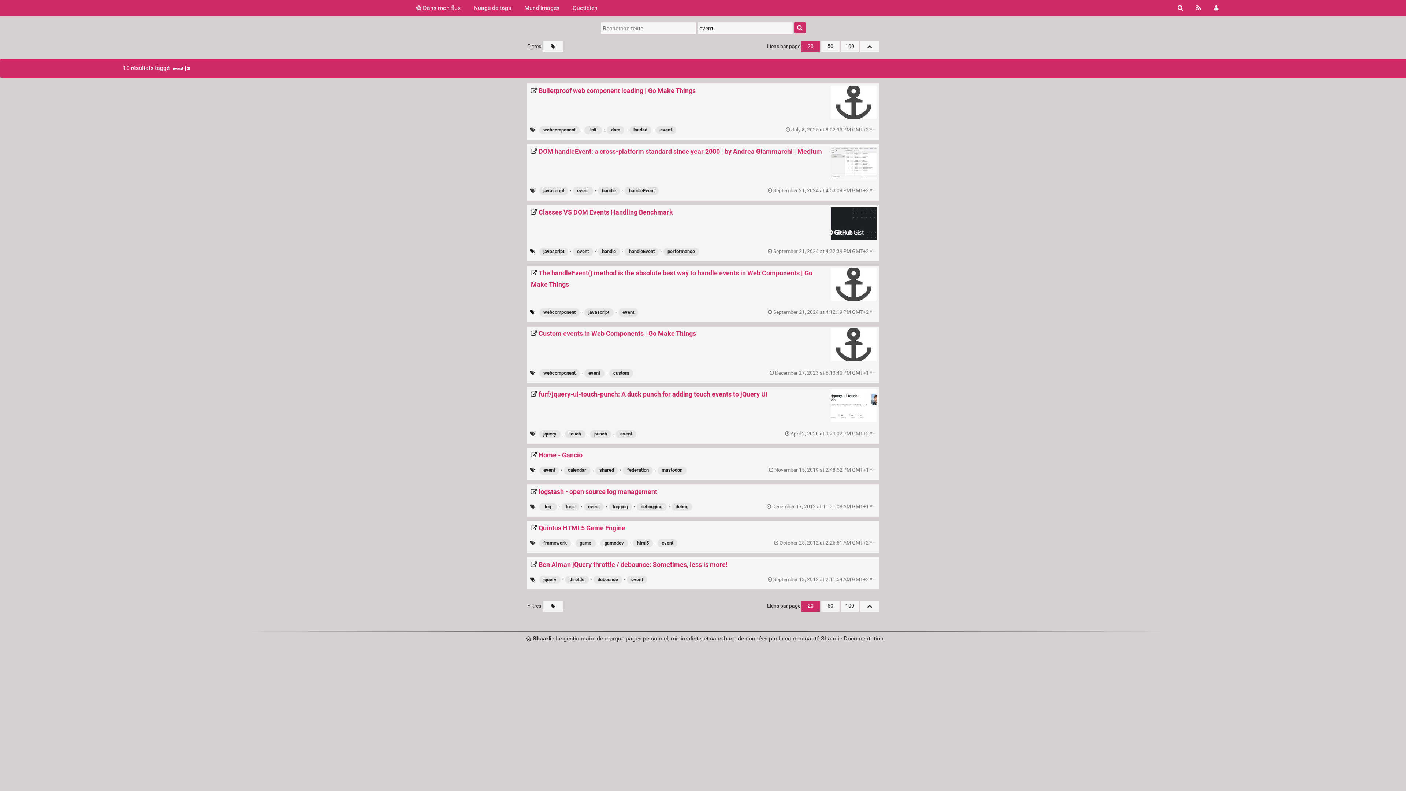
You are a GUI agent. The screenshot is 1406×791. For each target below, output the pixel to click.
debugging (651, 506)
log (548, 506)
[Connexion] (1216, 8)
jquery (550, 434)
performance (681, 251)
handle (609, 190)
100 (849, 46)
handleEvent (642, 190)
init (593, 130)
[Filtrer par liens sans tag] (553, 46)
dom (615, 130)
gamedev (614, 543)
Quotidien (585, 7)
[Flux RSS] (1198, 8)
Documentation (864, 638)
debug (682, 506)
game (585, 543)
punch (600, 434)
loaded (640, 130)
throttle (576, 579)
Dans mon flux (441, 7)
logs (570, 506)
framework (555, 543)
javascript (553, 190)
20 (811, 46)
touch (575, 434)
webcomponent (559, 130)
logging (620, 506)
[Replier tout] (869, 46)
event (178, 68)
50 (830, 46)
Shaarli (542, 638)
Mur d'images (541, 7)
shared (606, 470)
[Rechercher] (1180, 8)
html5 (643, 543)
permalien (833, 130)
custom (621, 373)
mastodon (672, 470)
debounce (608, 579)
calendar (577, 470)
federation (638, 470)
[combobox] (745, 28)
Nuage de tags (492, 7)
